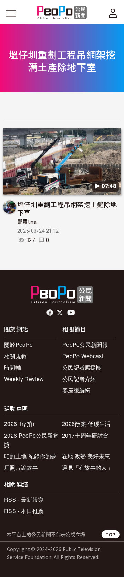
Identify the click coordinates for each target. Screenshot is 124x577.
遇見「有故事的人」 (87, 467)
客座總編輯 (76, 390)
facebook (50, 312)
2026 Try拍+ (19, 424)
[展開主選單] (11, 13)
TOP (110, 534)
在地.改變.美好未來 (86, 456)
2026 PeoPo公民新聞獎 (31, 440)
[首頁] (62, 13)
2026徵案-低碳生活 (86, 424)
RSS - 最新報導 (23, 499)
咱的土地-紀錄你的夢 (30, 456)
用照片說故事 (21, 467)
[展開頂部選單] (113, 13)
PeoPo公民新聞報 (85, 345)
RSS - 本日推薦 (23, 511)
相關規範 (15, 356)
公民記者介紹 (79, 379)
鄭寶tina (27, 222)
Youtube (71, 312)
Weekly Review (24, 379)
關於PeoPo (18, 345)
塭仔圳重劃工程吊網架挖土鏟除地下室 (67, 208)
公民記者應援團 (82, 367)
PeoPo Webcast (82, 356)
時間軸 (12, 367)
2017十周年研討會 (85, 435)
